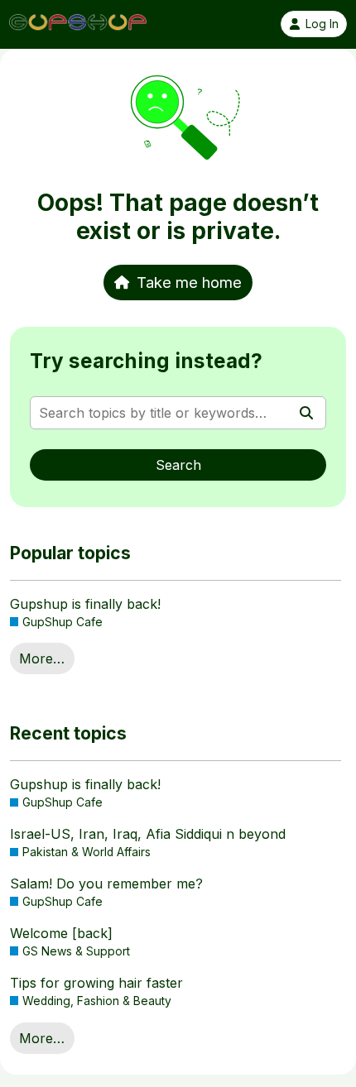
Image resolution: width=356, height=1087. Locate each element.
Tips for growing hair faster (96, 982)
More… (42, 658)
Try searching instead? (146, 361)
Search (178, 465)
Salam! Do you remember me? (106, 883)
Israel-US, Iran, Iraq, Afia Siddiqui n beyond (148, 834)
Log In (322, 24)
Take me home (189, 282)
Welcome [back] (61, 933)
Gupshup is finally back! (85, 604)
